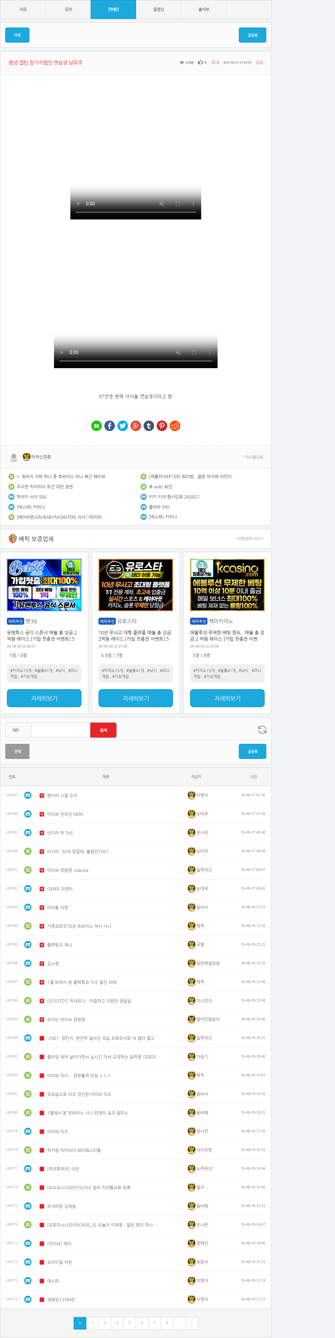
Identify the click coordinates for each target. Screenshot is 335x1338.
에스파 (53, 1280)
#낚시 (60, 670)
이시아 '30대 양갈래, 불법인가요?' (78, 851)
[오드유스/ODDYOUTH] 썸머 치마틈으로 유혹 (89, 1187)
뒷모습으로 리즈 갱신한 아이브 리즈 (79, 1094)
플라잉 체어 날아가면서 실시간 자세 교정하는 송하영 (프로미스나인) (104, 1056)
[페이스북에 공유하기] (109, 426)
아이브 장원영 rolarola (67, 870)
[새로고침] (262, 730)
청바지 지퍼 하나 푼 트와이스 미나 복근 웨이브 (63, 476)
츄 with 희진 (160, 486)
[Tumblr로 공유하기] (149, 426)
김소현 (53, 963)
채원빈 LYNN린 (61, 1299)
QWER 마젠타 (60, 888)
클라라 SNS (159, 506)
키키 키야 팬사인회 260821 (174, 496)
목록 (17, 35)
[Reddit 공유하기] (175, 426)
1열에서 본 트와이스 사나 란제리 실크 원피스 (87, 1112)
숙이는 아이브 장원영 (66, 1019)
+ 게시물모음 (252, 457)
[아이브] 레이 (59, 1243)
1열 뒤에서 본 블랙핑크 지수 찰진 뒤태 (81, 982)
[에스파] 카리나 (31, 506)
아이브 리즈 (57, 1131)
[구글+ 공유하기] (136, 426)
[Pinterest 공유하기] (162, 426)
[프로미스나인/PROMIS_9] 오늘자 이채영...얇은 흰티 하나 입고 (104, 1224)
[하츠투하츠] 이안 (63, 1168)
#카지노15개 (20, 670)
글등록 (252, 35)
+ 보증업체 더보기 (249, 538)
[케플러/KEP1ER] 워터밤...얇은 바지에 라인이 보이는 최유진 (194, 476)
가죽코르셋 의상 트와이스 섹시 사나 (79, 926)
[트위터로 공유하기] (123, 426)
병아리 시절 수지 (62, 795)
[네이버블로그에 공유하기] (96, 426)
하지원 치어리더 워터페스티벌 (74, 1150)
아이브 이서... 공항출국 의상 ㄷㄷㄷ (79, 1075)
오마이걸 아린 (59, 1262)
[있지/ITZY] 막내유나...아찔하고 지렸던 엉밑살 (89, 1000)
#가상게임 (29, 676)
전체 (17, 751)
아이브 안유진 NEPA (65, 814)
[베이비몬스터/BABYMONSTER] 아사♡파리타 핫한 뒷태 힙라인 (62, 517)
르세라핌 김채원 (61, 1206)
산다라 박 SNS (60, 832)
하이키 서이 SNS (31, 496)
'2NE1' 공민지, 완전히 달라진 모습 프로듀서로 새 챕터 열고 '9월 (104, 1038)
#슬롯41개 (43, 670)
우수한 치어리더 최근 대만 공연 (45, 486)
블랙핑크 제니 (59, 944)
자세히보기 (44, 698)
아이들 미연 (57, 907)
